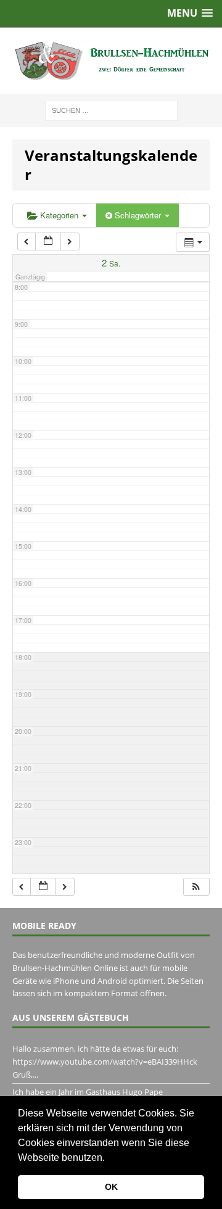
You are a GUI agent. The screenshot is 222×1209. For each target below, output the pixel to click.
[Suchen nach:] (111, 109)
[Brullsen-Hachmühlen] (111, 61)
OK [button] (111, 1187)
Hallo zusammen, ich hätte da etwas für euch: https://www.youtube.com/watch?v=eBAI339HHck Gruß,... (104, 1061)
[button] (109, 1158)
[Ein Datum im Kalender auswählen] (48, 241)
